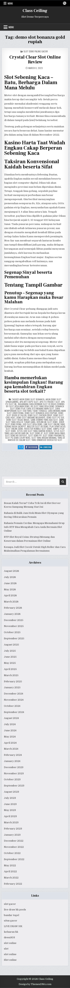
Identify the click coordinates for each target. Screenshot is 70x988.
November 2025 (14, 626)
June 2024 (10, 730)
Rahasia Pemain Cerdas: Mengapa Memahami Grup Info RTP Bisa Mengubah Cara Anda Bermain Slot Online (34, 527)
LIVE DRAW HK (13, 926)
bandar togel (11, 915)
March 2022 (11, 877)
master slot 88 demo (37, 426)
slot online (10, 943)
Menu (10, 3)
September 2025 (14, 638)
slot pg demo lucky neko (17, 437)
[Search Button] (64, 3)
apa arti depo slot (29, 401)
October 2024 (12, 706)
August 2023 (11, 791)
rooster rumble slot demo (38, 428)
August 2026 (11, 571)
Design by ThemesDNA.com (35, 984)
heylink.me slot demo (47, 422)
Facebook (33, 447)
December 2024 (13, 693)
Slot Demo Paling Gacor (36, 51)
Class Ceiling (35, 10)
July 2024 (10, 724)
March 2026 (11, 601)
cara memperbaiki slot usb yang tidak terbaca (32, 409)
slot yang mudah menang (44, 437)
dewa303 (9, 937)
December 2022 (13, 840)
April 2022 (10, 871)
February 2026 (13, 607)
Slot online (10, 959)
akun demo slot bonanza (31, 399)
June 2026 (10, 583)
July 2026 (10, 577)
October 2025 (12, 632)
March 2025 (11, 675)
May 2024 (10, 736)
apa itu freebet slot (50, 401)
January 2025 (12, 687)
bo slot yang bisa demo (42, 406)
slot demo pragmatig (54, 435)
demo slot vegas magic (17, 419)
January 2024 (12, 761)
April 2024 (10, 742)
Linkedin (47, 447)
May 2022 (10, 865)
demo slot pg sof (55, 417)
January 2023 (12, 834)
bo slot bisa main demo (17, 406)
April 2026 (10, 595)
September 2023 (14, 785)
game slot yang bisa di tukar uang (35, 421)
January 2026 (12, 614)
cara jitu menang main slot (40, 408)
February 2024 (13, 755)
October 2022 (12, 853)
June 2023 (10, 804)
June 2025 (10, 656)
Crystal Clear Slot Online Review (35, 59)
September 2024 (14, 712)
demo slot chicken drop (40, 415)
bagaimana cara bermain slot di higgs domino (41, 404)
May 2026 (10, 589)
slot (6, 948)
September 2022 (14, 859)
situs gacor (10, 920)
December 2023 (13, 767)
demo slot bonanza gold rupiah (41, 413)
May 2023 (10, 810)
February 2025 (13, 681)
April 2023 (10, 816)
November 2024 (14, 699)
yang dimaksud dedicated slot (47, 439)
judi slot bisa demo (32, 424)
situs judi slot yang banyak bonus (34, 430)
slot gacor (10, 904)
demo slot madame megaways (30, 417)
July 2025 (10, 650)
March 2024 (11, 748)
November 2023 (14, 773)
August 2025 (11, 644)
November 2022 (14, 847)
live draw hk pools (15, 909)
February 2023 (13, 828)
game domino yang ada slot (44, 419)
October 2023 (12, 779)
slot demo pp (35, 435)
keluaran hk (11, 931)
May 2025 (10, 663)
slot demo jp (36, 433)
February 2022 (13, 883)
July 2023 (10, 798)
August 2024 (11, 718)
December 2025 (13, 620)
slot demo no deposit (16, 435)
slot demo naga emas (54, 433)
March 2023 (11, 822)
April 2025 (10, 669)
